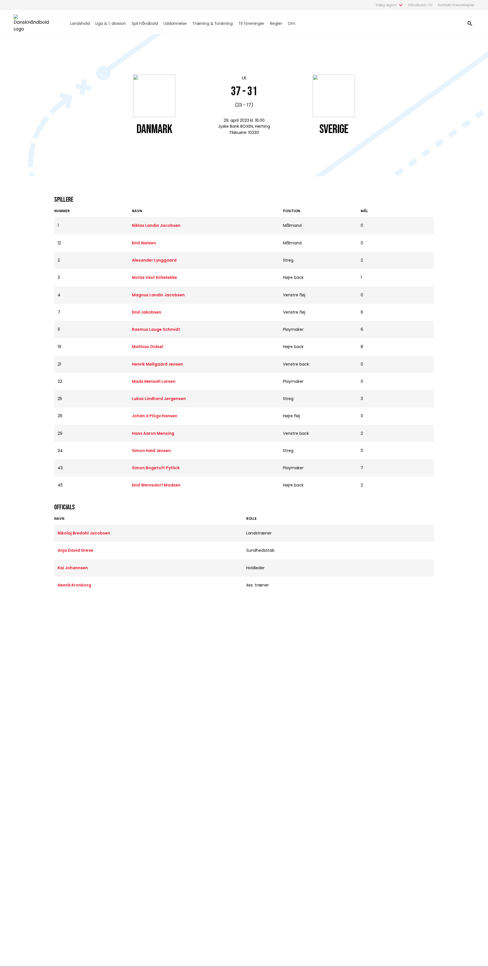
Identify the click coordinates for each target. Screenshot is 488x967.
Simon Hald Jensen (151, 450)
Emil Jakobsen (146, 312)
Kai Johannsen (73, 568)
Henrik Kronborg (74, 585)
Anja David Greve (75, 550)
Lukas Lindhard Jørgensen (159, 398)
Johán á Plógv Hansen (154, 416)
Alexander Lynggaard (154, 260)
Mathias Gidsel (147, 346)
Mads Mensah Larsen (153, 381)
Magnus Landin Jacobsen (158, 295)
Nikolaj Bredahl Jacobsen (84, 533)
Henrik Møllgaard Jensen (157, 364)
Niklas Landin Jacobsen (156, 225)
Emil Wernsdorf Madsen (156, 485)
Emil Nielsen (144, 243)
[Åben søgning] (469, 23)
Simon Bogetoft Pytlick (156, 468)
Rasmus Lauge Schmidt (156, 329)
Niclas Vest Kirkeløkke (154, 277)
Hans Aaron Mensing (153, 433)
